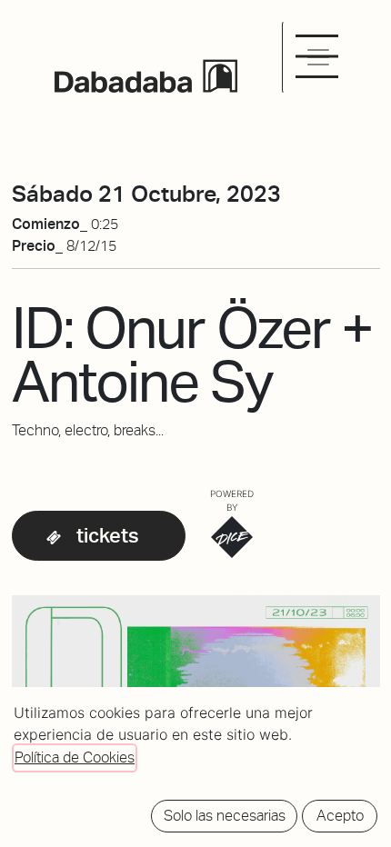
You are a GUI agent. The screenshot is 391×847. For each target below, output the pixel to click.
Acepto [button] (340, 815)
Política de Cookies (75, 757)
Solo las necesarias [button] (225, 815)
